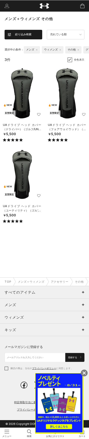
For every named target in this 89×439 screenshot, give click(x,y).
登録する (73, 357)
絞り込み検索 (23, 34)
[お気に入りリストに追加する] (39, 114)
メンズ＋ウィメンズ (31, 281)
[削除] (36, 49)
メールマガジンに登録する (24, 347)
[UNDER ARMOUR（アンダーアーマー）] (44, 6)
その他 (79, 281)
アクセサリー (60, 281)
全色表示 (79, 59)
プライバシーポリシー (44, 368)
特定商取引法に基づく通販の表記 (34, 402)
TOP (8, 281)
